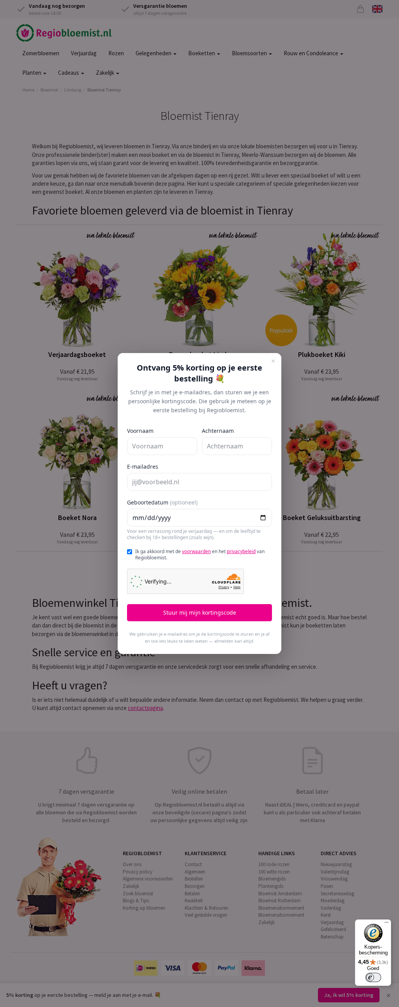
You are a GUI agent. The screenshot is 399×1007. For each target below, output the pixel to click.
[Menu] (386, 924)
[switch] (373, 977)
